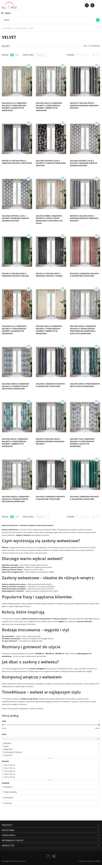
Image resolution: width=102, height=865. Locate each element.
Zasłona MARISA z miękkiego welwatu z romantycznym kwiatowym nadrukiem (15, 386)
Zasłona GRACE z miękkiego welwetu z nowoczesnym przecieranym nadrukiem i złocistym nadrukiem (83, 330)
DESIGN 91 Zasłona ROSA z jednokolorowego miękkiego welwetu (84, 105)
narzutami (57, 684)
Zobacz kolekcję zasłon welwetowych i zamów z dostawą (22, 708)
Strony (70, 55)
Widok (5, 55)
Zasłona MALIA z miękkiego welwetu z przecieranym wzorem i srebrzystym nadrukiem (49, 107)
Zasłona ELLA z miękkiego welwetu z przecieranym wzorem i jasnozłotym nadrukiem (14, 107)
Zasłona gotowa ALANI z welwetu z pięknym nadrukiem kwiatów (51, 163)
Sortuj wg (28, 55)
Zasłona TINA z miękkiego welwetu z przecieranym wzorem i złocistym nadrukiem (82, 442)
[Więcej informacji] (29, 112)
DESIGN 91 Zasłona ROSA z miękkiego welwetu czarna (49, 274)
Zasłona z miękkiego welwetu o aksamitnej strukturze (84, 274)
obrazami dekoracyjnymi (74, 684)
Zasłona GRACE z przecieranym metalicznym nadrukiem (85, 385)
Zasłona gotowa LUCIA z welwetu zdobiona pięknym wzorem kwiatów (83, 163)
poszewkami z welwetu (44, 684)
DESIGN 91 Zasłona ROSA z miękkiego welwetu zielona (15, 274)
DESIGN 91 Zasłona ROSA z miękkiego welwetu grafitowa (17, 161)
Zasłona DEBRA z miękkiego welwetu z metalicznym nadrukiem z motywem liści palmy (49, 219)
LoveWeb (96, 861)
